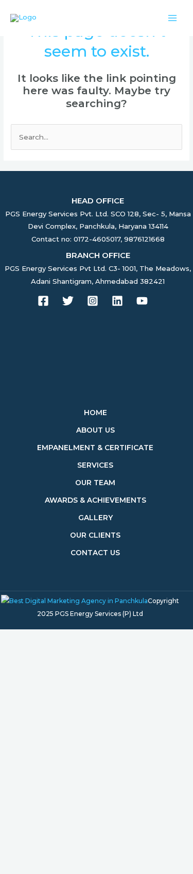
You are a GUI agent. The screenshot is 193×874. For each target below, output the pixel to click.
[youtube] (142, 300)
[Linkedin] (117, 300)
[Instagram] (92, 300)
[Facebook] (43, 300)
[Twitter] (68, 300)
